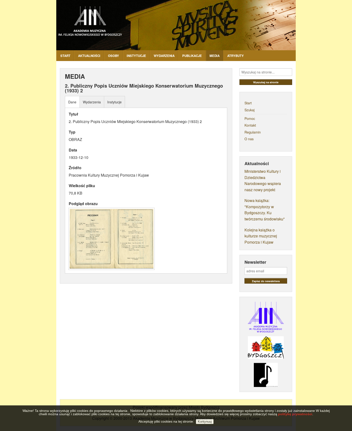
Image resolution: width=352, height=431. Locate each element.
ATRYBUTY (235, 55)
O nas (249, 138)
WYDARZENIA (164, 55)
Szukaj (249, 109)
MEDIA (215, 55)
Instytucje (114, 102)
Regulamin (252, 132)
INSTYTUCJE (136, 55)
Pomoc (249, 118)
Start (248, 103)
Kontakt (250, 125)
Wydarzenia (92, 102)
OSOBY (113, 55)
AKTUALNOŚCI (89, 55)
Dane (72, 102)
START (65, 55)
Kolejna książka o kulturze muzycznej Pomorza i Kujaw (260, 236)
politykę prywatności (295, 414)
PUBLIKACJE (192, 55)
